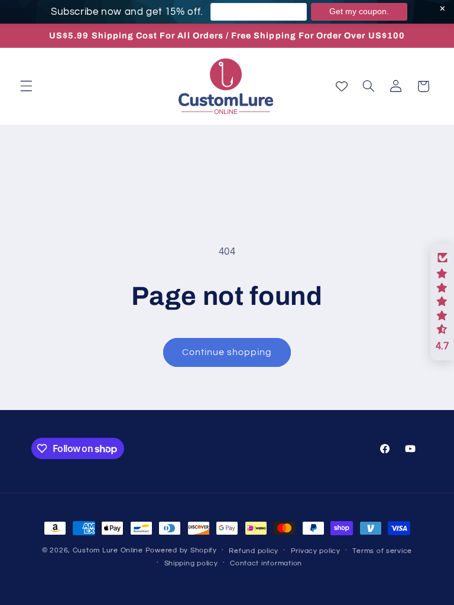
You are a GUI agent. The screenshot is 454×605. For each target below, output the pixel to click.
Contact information (266, 563)
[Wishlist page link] (342, 86)
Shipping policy (191, 563)
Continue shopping (227, 352)
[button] (26, 86)
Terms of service (382, 551)
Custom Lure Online (108, 550)
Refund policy (253, 551)
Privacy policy (315, 551)
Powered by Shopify (181, 550)
